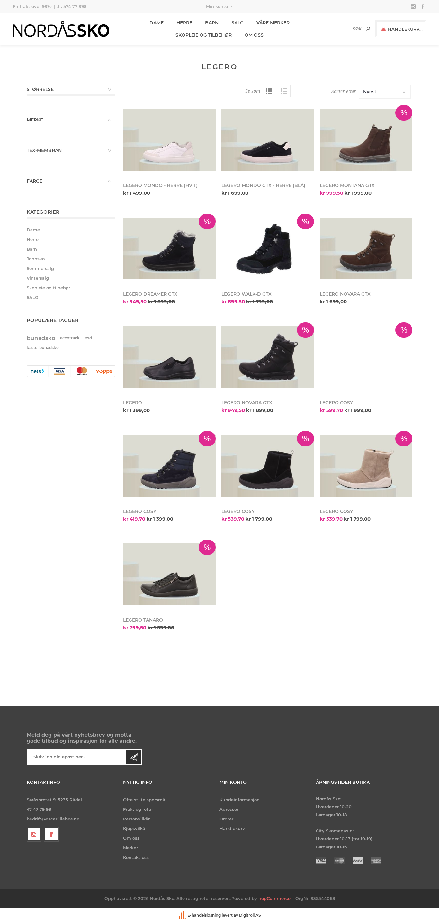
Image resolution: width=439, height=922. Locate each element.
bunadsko (41, 338)
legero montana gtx (347, 185)
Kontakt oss (136, 857)
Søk (368, 28)
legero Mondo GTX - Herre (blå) (263, 185)
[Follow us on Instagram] (34, 834)
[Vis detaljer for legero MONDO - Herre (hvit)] (169, 140)
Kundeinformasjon (240, 799)
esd (88, 338)
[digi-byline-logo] (182, 915)
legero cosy (336, 403)
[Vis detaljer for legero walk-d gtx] (267, 248)
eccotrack (70, 338)
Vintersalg (38, 278)
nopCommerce (274, 898)
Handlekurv (232, 828)
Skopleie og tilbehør (48, 287)
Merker (130, 847)
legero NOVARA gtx (246, 403)
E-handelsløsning (204, 915)
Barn (32, 249)
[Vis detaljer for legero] (169, 357)
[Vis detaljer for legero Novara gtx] (366, 248)
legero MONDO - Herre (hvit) (160, 185)
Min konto (217, 6)
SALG (32, 297)
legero (132, 403)
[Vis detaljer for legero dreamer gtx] (169, 248)
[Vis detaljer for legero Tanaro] (169, 574)
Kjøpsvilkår (135, 828)
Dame (33, 229)
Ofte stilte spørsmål (144, 799)
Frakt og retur (138, 809)
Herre (33, 239)
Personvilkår (136, 818)
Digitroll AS (250, 915)
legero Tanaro (143, 620)
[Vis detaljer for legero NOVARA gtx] (267, 357)
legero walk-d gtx (246, 294)
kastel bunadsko (43, 347)
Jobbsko (36, 258)
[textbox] (346, 28)
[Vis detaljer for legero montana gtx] (366, 140)
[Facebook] (51, 834)
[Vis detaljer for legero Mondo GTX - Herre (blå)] (267, 140)
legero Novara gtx (345, 294)
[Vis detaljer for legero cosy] (366, 357)
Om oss (131, 838)
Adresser (229, 809)
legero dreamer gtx (150, 294)
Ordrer (226, 818)
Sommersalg (40, 268)
